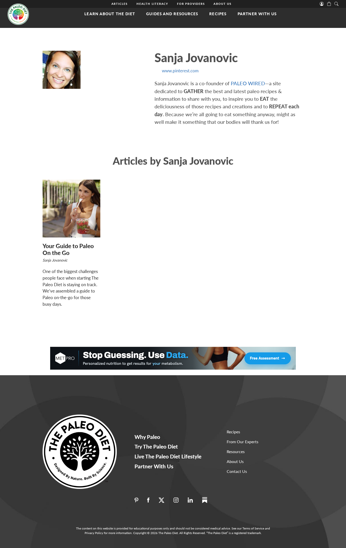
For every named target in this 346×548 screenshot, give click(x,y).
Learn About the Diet (109, 13)
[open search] (336, 3)
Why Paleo (147, 437)
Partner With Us (257, 13)
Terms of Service (253, 528)
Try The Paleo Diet (156, 446)
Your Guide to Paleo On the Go (68, 249)
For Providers (191, 3)
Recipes (217, 13)
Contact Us (237, 471)
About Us (222, 3)
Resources (236, 451)
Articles (119, 3)
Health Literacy (152, 3)
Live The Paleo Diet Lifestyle (167, 456)
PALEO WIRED (248, 83)
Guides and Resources (172, 13)
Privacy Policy (94, 533)
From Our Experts (242, 441)
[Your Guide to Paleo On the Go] (71, 208)
